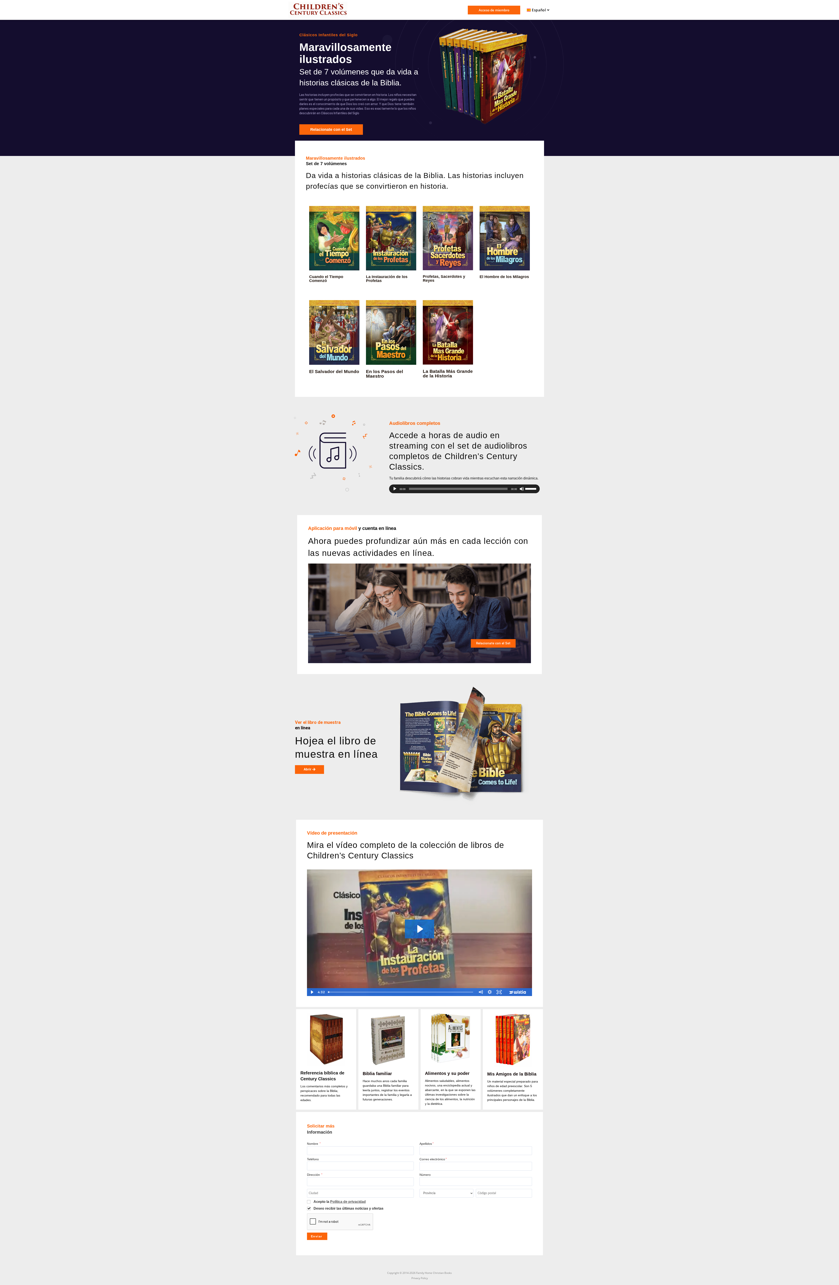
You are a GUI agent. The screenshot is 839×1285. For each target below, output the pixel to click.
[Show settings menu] (489, 992)
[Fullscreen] (499, 992)
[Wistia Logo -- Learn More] (518, 992)
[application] (464, 488)
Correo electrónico (433, 1159)
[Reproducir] (395, 489)
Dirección (314, 1174)
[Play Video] (311, 992)
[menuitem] (539, 10)
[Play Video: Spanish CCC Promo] (419, 929)
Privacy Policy (419, 1278)
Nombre (314, 1143)
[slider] (531, 488)
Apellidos (426, 1143)
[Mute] (480, 992)
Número (425, 1174)
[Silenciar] (522, 489)
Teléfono (313, 1159)
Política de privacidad (348, 1202)
